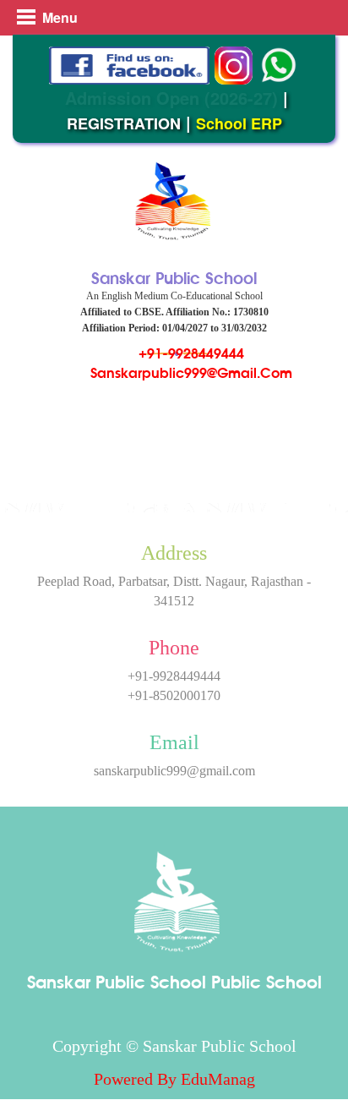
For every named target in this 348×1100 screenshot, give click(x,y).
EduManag (218, 1079)
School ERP (239, 123)
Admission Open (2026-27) (171, 97)
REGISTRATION (124, 123)
